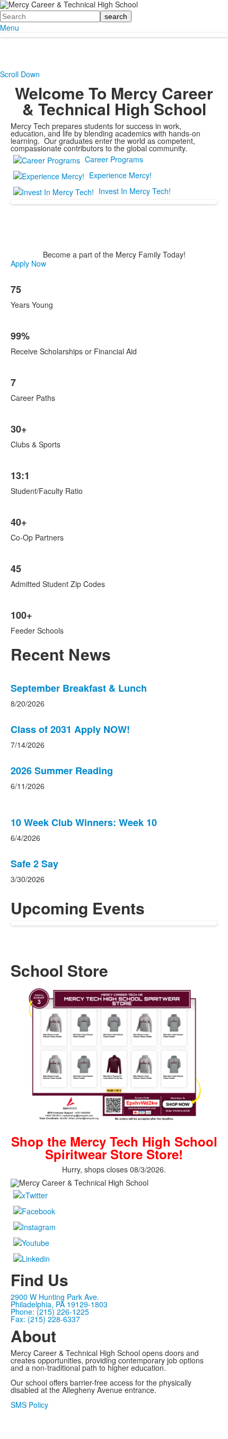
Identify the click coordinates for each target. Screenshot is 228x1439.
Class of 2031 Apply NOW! (70, 729)
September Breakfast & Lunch (79, 688)
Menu (9, 27)
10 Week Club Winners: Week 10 (84, 822)
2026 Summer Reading (62, 770)
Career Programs (114, 159)
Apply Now (28, 263)
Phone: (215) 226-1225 (50, 1311)
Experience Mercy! (120, 175)
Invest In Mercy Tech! (135, 191)
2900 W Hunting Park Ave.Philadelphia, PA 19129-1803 (59, 1300)
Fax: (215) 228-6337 (45, 1319)
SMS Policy (29, 1404)
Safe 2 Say (34, 863)
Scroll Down (20, 74)
